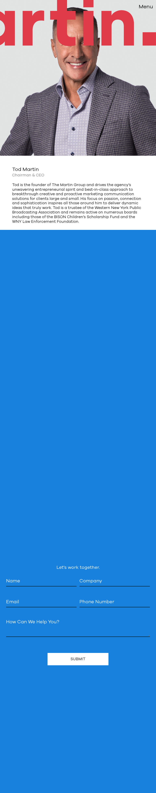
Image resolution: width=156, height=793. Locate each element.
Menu (146, 6)
